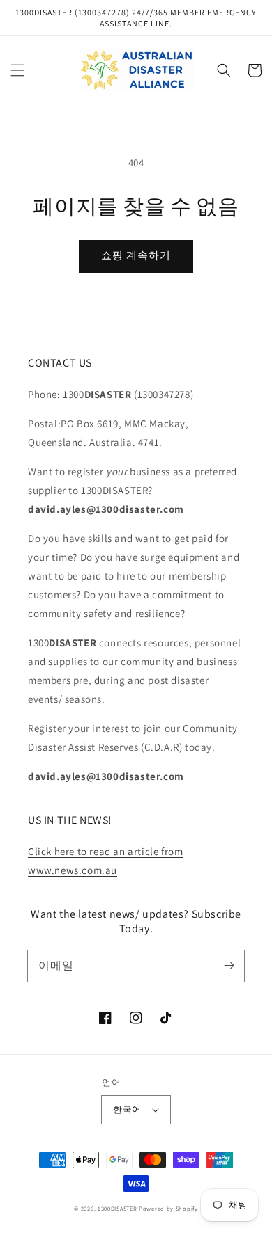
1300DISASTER (117, 1208)
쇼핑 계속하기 (136, 255)
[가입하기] (228, 965)
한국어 (127, 1109)
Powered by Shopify (168, 1208)
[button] (17, 70)
